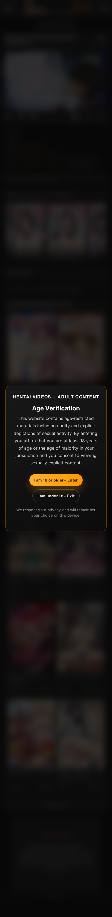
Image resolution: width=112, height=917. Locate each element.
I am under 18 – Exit (56, 496)
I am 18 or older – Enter (56, 480)
